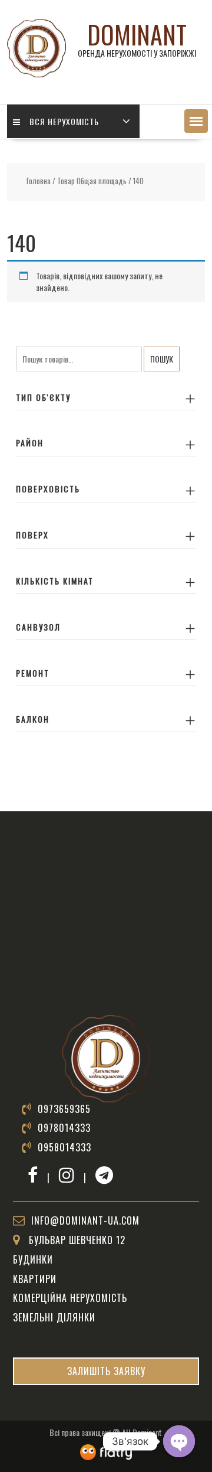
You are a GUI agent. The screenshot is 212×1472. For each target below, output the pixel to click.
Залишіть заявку (106, 1371)
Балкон (32, 719)
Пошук (161, 359)
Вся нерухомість (64, 121)
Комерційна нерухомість (70, 1298)
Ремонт (32, 673)
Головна (38, 181)
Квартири (35, 1279)
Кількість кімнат (55, 581)
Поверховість (48, 488)
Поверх (32, 534)
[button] (196, 121)
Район (30, 442)
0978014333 (64, 1128)
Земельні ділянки (54, 1317)
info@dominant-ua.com (85, 1220)
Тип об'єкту (43, 397)
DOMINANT (137, 34)
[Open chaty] (179, 1441)
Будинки (33, 1259)
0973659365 (64, 1109)
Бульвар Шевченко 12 (75, 1240)
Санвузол (38, 627)
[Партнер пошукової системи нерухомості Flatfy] (106, 1450)
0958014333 (64, 1147)
